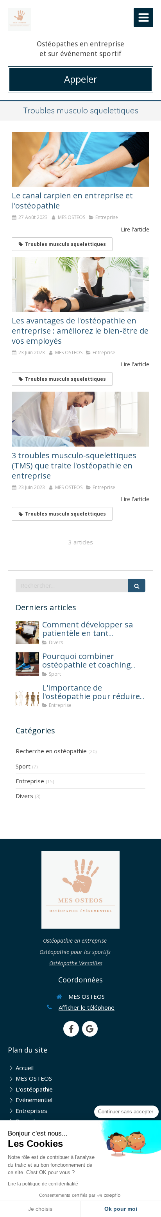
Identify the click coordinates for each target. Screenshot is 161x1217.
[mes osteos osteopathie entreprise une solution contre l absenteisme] (27, 695)
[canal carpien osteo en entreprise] (80, 159)
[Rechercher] (136, 585)
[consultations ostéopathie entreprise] (80, 284)
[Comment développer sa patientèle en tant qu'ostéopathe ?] (27, 632)
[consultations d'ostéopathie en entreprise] (80, 419)
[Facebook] (71, 1029)
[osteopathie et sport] (27, 664)
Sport (23, 766)
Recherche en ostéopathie (51, 751)
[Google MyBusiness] (90, 1029)
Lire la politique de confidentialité (43, 1184)
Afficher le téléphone (86, 1007)
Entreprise (30, 781)
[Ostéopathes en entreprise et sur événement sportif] (19, 19)
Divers (24, 796)
